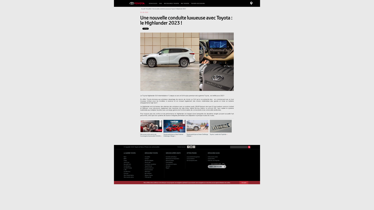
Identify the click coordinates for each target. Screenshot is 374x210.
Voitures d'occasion (213, 157)
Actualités (148, 9)
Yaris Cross (126, 162)
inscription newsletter (150, 164)
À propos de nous (149, 168)
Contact (147, 158)
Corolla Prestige (128, 168)
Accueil (143, 9)
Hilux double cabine (129, 177)
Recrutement (148, 173)
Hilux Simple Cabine (129, 175)
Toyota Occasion (198, 3)
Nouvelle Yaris (127, 164)
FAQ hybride (148, 177)
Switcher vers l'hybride (213, 160)
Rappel (167, 168)
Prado (125, 160)
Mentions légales (149, 160)
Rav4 (125, 157)
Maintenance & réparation (172, 158)
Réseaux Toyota (149, 175)
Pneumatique (169, 162)
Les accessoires (190, 158)
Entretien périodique (171, 157)
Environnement (149, 169)
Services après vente (192, 160)
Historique (147, 171)
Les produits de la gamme (193, 157)
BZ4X (125, 158)
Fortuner (126, 173)
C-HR (125, 169)
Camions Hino (211, 158)
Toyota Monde (148, 166)
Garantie (168, 166)
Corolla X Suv (127, 171)
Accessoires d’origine (171, 164)
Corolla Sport (127, 166)
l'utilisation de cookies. (224, 182)
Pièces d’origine (170, 160)
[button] (153, 3)
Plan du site (148, 162)
